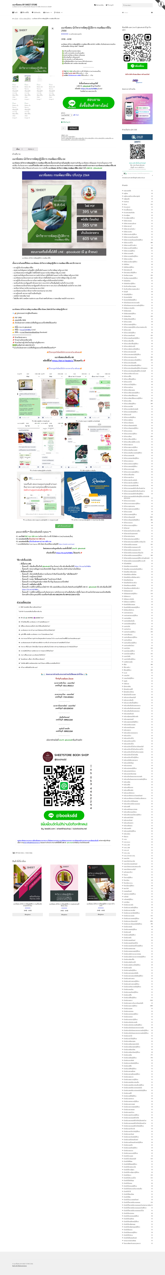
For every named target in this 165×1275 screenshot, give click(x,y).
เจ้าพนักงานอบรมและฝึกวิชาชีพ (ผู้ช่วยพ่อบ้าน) (135, 1120)
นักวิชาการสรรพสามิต (129, 455)
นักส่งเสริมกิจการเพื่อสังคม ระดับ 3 (132, 577)
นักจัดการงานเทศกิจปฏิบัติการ (131, 256)
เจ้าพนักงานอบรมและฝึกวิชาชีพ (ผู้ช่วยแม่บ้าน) (135, 1123)
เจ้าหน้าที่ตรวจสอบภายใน (130, 1167)
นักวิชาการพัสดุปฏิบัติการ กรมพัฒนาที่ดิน (103, 138)
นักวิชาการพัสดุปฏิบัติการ (25, 18)
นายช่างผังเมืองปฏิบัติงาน (130, 623)
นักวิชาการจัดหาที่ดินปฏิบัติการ (131, 343)
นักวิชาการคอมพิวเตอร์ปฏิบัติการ (131, 338)
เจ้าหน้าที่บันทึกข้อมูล (129, 1180)
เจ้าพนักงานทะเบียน (128, 989)
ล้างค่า (77, 115)
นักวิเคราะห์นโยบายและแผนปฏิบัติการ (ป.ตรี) (134, 561)
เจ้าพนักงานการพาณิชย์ (129, 910)
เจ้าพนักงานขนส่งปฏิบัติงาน (130, 929)
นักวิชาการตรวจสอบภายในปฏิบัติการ (132, 360)
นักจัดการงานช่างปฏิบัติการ (130, 234)
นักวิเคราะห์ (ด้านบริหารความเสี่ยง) (132, 530)
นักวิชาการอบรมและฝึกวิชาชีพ (131, 485)
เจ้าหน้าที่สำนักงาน (128, 1235)
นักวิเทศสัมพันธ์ (127, 563)
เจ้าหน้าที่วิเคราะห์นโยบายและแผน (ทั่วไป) (134, 1210)
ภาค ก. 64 (126, 850)
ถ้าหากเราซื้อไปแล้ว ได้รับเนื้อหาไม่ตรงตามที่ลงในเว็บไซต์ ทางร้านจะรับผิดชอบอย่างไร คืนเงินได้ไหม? (49, 647)
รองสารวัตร (126, 858)
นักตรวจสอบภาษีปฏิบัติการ (130, 272)
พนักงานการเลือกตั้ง (128, 700)
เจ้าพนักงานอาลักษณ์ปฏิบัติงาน (131, 1136)
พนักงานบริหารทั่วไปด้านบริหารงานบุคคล (133, 752)
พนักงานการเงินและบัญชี (130, 697)
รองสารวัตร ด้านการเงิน (129, 861)
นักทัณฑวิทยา (127, 280)
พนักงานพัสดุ (127, 782)
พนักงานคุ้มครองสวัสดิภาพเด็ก (131, 716)
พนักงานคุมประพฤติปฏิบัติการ (131, 722)
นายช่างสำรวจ (127, 629)
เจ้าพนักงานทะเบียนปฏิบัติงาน (131, 992)
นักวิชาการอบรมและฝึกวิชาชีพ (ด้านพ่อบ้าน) (134, 488)
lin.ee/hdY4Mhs (25, 330)
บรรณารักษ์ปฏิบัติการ (129, 678)
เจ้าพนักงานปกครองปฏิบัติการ (131, 1014)
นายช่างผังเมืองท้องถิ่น (129, 621)
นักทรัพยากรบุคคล (128, 275)
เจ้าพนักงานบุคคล (128, 1008)
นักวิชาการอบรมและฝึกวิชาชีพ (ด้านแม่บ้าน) (134, 491)
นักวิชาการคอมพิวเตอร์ (129, 335)
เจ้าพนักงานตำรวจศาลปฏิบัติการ (131, 981)
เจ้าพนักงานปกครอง (128, 1011)
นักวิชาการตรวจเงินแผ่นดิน (130, 362)
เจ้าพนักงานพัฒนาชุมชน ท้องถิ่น (131, 1044)
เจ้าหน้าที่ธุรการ (127, 1175)
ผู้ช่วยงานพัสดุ (127, 686)
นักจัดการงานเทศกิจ (128, 253)
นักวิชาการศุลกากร (128, 444)
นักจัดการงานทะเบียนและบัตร (131, 237)
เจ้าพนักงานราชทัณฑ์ (129, 1060)
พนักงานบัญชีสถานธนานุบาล (131, 760)
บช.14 (125, 672)
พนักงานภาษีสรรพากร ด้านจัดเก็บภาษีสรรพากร (135, 798)
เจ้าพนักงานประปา (128, 1016)
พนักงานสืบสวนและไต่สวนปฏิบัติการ (132, 814)
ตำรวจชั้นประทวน (128, 209)
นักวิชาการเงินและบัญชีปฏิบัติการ (132, 520)
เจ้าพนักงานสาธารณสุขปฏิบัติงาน (132, 1106)
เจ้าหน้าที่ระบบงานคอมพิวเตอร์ (131, 1199)
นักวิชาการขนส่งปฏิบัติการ (130, 324)
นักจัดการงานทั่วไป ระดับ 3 (130, 245)
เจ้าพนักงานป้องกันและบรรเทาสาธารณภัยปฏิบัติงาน (136, 1033)
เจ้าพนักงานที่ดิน (128, 995)
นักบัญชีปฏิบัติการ (128, 294)
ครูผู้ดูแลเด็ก (127, 199)
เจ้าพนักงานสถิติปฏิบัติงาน (130, 1096)
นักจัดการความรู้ (127, 226)
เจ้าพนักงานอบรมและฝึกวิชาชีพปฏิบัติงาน (134, 1126)
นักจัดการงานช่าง (128, 231)
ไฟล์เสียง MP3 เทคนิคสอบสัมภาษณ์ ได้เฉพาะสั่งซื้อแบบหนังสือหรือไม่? (40, 663)
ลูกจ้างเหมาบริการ (128, 872)
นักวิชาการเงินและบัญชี (129, 517)
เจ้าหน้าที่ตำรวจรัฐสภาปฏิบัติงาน (131, 1172)
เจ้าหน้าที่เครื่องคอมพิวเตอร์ (130, 1237)
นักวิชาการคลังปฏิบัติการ (130, 332)
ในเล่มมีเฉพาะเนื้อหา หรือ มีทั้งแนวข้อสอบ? (33, 659)
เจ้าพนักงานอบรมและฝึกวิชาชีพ (131, 1117)
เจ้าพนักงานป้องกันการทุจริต (130, 1022)
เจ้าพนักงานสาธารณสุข (129, 1104)
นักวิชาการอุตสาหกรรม (129, 506)
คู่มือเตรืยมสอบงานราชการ (40, 840)
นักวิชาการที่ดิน (127, 376)
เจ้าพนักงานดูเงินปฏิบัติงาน (130, 970)
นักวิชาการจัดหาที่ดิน (129, 341)
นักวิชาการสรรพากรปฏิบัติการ (131, 463)
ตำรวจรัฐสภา (127, 215)
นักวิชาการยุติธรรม (128, 420)
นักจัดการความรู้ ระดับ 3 (129, 229)
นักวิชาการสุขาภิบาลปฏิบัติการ (131, 482)
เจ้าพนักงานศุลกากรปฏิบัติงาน (131, 1079)
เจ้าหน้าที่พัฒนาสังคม (129, 1194)
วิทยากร (126, 874)
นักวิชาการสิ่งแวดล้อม (129, 474)
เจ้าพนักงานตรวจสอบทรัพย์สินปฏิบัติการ (133, 975)
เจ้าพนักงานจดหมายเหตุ (129, 948)
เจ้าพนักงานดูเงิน (128, 967)
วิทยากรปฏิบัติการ (128, 877)
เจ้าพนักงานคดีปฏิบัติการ (130, 934)
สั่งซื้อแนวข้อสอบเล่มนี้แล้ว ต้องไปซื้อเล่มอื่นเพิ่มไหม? (35, 626)
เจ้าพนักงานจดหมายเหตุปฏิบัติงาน (132, 951)
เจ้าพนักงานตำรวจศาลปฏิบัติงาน (131, 984)
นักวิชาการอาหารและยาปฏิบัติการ (132, 503)
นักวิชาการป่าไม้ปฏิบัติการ (130, 384)
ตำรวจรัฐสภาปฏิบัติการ (129, 218)
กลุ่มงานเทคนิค (127, 190)
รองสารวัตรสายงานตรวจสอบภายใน (132, 866)
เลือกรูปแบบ (28, 914)
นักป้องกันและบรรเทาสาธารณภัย (131, 302)
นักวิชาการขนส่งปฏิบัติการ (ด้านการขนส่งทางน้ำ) (135, 327)
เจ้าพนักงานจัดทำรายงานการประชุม (132, 954)
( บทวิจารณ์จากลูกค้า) (75, 34)
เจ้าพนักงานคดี (127, 932)
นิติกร (125, 664)
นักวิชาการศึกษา (128, 436)
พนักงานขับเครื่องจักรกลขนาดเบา (132, 711)
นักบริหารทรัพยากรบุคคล (130, 286)
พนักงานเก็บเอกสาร (128, 823)
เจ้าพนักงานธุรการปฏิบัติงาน (130, 1005)
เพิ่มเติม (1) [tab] (31, 149)
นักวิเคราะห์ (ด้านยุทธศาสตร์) (131, 533)
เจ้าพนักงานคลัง (127, 937)
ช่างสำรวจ (126, 201)
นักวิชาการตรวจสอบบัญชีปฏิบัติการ (132, 354)
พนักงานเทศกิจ (127, 828)
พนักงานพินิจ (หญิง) (128, 790)
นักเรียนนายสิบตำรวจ (129, 610)
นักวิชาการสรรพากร (128, 461)
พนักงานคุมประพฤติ (128, 719)
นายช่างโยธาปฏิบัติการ (129, 651)
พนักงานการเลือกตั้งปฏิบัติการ (131, 702)
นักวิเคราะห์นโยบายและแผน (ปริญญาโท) (133, 552)
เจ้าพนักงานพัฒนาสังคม (129, 1049)
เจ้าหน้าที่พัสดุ (127, 1197)
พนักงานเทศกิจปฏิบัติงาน (130, 831)
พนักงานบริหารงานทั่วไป (130, 741)
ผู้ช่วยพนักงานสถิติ (128, 689)
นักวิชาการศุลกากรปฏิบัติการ (131, 447)
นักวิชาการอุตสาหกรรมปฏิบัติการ (131, 509)
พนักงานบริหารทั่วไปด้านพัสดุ (131, 754)
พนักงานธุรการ (127, 730)
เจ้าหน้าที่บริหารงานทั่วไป (130, 1177)
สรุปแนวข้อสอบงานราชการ (24, 840)
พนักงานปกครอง (128, 765)
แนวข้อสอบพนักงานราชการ (80, 840)
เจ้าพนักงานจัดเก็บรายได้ (130, 962)
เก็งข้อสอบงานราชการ (53, 840)
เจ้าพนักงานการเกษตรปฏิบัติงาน (131, 918)
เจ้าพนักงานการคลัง (128, 904)
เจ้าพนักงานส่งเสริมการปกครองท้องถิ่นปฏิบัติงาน (135, 1090)
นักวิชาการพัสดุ (127, 401)
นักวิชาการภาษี (127, 414)
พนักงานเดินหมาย (128, 825)
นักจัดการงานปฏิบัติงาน (129, 250)
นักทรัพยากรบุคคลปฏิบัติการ (131, 278)
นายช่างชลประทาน (128, 612)
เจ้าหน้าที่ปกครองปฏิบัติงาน (130, 1186)
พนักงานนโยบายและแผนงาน (131, 732)
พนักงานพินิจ (127, 784)
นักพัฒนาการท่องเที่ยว (129, 308)
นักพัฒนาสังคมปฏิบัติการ (130, 319)
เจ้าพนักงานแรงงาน (128, 1150)
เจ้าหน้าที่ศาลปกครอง (129, 1213)
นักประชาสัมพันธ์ (128, 297)
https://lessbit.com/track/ (67, 544)
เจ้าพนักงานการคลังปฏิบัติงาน (131, 907)
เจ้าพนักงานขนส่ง (128, 926)
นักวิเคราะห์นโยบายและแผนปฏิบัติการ (133, 555)
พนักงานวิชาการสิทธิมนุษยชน (131, 801)
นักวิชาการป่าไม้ (128, 381)
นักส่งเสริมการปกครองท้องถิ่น (131, 566)
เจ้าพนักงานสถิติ (128, 1093)
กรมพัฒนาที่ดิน (68, 138)
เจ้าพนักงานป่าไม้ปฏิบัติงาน (130, 1038)
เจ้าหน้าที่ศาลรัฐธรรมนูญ (129, 1224)
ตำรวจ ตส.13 (127, 207)
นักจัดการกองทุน (128, 220)
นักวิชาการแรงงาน (128, 522)
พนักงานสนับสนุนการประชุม (130, 809)
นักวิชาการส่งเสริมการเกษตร (130, 450)
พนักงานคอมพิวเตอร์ (129, 713)
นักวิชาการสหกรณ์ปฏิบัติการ (130, 466)
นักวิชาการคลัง (127, 330)
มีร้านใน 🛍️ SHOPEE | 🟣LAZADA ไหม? (32, 618)
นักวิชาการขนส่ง (128, 321)
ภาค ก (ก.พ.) (127, 842)
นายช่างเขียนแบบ (128, 634)
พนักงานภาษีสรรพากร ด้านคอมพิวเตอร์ (133, 795)
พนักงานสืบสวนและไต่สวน (130, 812)
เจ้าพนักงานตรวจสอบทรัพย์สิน (131, 973)
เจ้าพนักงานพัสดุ (128, 1055)
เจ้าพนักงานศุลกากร (128, 1076)
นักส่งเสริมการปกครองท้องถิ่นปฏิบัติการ (133, 569)
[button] (52, 28)
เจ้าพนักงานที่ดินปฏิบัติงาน (130, 997)
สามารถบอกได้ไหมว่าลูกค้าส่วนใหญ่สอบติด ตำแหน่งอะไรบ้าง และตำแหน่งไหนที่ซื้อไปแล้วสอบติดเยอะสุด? (50, 638)
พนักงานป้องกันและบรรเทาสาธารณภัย (133, 776)
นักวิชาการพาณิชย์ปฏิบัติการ (131, 411)
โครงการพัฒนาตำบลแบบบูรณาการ (132, 1243)
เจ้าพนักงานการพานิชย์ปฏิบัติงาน (132, 913)
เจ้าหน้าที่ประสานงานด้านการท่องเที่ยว (133, 1188)
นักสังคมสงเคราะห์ (128, 590)
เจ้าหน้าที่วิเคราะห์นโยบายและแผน (132, 1202)
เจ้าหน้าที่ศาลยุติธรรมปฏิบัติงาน (131, 1221)
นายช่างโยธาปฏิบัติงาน (129, 653)
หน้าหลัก (16, 18)
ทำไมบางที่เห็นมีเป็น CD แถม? (29, 667)
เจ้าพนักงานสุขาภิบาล (129, 1112)
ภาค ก (125, 839)
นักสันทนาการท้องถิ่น (129, 599)
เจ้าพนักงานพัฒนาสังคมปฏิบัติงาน (132, 1052)
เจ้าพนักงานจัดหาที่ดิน (129, 959)
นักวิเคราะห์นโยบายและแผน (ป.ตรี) (132, 547)
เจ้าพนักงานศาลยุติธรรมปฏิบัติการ (132, 1074)
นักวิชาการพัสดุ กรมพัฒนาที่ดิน (78, 138)
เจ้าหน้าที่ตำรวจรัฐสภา (129, 1169)
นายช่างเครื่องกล (128, 640)
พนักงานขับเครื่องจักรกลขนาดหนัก (132, 708)
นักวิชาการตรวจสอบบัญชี (130, 351)
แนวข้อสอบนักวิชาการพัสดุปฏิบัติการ (78, 139)
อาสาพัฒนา (127, 902)
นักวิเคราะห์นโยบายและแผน (130, 544)
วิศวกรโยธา (126, 880)
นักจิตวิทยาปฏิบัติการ (129, 267)
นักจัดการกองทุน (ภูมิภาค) (130, 223)
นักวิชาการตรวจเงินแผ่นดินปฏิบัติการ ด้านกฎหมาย (135, 368)
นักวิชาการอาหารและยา (129, 500)
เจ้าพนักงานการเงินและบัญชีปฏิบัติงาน (133, 924)
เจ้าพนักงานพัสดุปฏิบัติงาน (130, 1057)
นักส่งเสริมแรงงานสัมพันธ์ (130, 585)
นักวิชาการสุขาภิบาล (129, 477)
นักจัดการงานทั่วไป (128, 242)
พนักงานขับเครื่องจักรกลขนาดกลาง (132, 705)
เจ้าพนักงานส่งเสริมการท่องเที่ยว (131, 1082)
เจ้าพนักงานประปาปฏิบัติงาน (131, 1019)
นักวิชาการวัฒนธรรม (129, 422)
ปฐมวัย (125, 681)
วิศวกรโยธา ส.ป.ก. (128, 883)
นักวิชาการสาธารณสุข (129, 469)
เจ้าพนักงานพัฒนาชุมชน (129, 1041)
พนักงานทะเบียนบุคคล (129, 727)
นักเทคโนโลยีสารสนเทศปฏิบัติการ (132, 607)
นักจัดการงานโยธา (128, 259)
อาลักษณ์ (126, 896)
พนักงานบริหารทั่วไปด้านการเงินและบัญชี (133, 746)
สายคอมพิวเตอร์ (128, 891)
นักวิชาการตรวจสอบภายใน (130, 357)
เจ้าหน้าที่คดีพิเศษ (128, 1161)
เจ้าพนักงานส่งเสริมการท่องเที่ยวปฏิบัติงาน (134, 1085)
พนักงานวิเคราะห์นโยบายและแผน (132, 803)
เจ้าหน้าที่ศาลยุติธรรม (129, 1218)
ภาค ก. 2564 (127, 847)
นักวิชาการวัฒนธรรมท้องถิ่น (130, 425)
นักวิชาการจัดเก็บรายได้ (129, 346)
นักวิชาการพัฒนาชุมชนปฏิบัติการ (132, 392)
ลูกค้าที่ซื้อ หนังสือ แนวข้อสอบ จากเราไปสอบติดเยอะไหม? (37, 634)
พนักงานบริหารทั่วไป (129, 743)
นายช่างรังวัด (127, 626)
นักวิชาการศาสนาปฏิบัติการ (130, 433)
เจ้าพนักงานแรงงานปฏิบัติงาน (131, 1153)
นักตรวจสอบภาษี (128, 270)
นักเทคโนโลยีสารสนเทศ (129, 604)
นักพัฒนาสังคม (127, 316)
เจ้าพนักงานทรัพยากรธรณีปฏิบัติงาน (132, 986)
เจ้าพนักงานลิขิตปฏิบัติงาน (130, 1068)
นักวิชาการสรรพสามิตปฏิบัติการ (131, 458)
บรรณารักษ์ (126, 675)
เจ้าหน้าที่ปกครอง (128, 1183)
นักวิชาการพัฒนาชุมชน (129, 390)
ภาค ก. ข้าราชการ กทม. (129, 855)
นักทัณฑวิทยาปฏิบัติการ (129, 283)
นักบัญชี (126, 291)
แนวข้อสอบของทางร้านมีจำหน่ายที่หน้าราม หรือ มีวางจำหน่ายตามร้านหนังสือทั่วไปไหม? (45, 642)
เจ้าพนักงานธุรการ (128, 1000)
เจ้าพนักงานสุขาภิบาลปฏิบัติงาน (131, 1115)
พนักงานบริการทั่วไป (129, 738)
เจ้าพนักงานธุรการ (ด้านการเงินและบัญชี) (133, 1003)
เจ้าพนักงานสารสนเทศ (129, 1109)
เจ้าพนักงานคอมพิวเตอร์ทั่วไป (131, 943)
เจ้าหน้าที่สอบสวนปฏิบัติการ (130, 1232)
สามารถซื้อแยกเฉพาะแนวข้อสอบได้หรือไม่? (33, 655)
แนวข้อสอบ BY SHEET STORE (24, 4)
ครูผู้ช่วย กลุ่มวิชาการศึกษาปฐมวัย (132, 196)
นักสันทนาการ (127, 596)
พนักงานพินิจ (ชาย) (128, 787)
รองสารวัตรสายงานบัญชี (129, 869)
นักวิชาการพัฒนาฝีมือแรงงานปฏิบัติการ (133, 398)
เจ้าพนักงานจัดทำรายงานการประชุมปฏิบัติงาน (135, 956)
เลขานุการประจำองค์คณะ (130, 1240)
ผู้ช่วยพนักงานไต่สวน (129, 691)
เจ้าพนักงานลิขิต (128, 1066)
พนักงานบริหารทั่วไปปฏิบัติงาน (131, 757)
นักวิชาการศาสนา (128, 431)
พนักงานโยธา (127, 833)
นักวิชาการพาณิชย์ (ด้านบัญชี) (131, 409)
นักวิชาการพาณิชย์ (128, 406)
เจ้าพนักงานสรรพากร (129, 1098)
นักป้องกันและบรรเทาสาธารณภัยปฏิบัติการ (134, 305)
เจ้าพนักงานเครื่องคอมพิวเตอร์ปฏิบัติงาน (133, 1142)
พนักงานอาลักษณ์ (128, 820)
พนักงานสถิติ (127, 806)
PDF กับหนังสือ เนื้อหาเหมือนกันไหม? (31, 607)
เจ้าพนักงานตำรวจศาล (129, 978)
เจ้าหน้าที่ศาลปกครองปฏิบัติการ (131, 1216)
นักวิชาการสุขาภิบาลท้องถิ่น (130, 480)
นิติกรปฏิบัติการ (127, 670)
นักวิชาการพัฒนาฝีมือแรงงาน (131, 395)
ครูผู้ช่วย (126, 193)
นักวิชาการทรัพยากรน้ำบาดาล (131, 373)
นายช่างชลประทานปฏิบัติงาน (131, 615)
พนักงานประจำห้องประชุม (130, 773)
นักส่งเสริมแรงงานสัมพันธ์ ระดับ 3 (131, 588)
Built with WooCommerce (19, 1266)
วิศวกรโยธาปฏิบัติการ (129, 885)
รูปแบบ (63, 113)
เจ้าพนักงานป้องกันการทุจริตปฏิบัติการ (133, 1025)
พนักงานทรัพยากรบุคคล (129, 724)
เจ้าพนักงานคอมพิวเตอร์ (129, 940)
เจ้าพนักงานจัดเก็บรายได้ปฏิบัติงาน (132, 965)
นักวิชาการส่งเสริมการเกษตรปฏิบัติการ (133, 452)
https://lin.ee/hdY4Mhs (89, 88)
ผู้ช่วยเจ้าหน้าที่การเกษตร (130, 694)
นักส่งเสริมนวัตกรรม (128, 580)
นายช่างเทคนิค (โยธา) (129, 645)
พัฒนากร (126, 836)
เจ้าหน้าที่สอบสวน (128, 1229)
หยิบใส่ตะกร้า (73, 128)
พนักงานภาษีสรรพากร (129, 793)
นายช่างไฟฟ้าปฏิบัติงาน (129, 659)
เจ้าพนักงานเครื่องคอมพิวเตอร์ (131, 1139)
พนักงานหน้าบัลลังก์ (128, 817)
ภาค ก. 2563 (127, 844)
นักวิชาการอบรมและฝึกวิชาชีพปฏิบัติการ (133, 493)
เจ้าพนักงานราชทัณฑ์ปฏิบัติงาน (131, 1063)
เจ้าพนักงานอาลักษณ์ (129, 1134)
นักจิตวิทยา (126, 264)
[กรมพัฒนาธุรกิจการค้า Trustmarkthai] (137, 80)
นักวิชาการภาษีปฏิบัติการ (130, 417)
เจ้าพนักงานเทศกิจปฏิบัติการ (130, 1147)
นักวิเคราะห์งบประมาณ (129, 536)
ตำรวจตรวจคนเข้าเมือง (129, 212)
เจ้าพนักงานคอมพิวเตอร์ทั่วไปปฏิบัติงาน (133, 945)
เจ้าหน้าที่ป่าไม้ (127, 1191)
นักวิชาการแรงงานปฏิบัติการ (130, 525)
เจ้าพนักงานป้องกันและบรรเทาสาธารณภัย (134, 1027)
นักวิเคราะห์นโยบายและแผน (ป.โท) (132, 550)
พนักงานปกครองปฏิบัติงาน (130, 768)
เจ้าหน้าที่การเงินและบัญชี (130, 1158)
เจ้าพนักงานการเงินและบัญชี (130, 921)
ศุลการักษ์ (126, 888)
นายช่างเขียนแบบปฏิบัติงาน (130, 637)
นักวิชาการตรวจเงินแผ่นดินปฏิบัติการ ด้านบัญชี (135, 371)
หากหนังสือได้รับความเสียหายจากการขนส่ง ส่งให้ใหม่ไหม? (37, 651)
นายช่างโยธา (127, 648)
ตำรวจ (125, 204)
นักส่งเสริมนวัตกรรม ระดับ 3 (130, 582)
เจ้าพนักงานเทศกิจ (128, 1145)
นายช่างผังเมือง (127, 618)
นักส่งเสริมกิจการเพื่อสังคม (130, 574)
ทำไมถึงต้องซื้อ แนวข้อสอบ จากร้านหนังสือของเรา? (35, 622)
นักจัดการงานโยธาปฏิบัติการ (130, 261)
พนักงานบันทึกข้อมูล (129, 763)
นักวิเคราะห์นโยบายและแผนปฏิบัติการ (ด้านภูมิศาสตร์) (136, 558)
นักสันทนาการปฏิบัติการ (129, 601)
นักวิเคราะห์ (126, 528)
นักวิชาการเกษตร (128, 511)
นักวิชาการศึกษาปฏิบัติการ (130, 439)
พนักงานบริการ (127, 735)
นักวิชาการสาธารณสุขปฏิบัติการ (131, 472)
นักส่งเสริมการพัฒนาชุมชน (130, 571)
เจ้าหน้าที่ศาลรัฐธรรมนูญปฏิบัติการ (132, 1227)
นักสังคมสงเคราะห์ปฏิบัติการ (130, 593)
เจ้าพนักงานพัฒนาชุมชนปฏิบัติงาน (132, 1046)
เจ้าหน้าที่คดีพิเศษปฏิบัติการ (130, 1164)
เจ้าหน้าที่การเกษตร (128, 1156)
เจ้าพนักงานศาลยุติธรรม (129, 1071)
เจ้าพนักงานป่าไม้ (128, 1035)
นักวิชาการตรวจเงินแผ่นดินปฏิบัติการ (132, 365)
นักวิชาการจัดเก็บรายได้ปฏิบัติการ (132, 349)
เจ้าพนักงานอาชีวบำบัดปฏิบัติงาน (132, 1131)
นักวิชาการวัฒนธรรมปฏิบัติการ (131, 428)
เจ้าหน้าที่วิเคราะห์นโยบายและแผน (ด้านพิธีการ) (135, 1207)
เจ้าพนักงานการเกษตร (129, 915)
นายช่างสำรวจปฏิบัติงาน (129, 631)
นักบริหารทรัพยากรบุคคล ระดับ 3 (132, 289)
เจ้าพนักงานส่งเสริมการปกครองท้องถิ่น (133, 1087)
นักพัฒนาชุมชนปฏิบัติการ (130, 313)
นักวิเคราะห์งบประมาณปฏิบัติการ (131, 539)
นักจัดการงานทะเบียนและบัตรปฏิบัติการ (133, 239)
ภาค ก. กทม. (127, 853)
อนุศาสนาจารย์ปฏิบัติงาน (130, 894)
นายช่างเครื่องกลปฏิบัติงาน (130, 642)
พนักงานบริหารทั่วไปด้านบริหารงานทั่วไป (133, 749)
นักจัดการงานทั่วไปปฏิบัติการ (131, 248)
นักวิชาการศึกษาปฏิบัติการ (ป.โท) (132, 442)
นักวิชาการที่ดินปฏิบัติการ (130, 379)
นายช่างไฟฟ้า (127, 656)
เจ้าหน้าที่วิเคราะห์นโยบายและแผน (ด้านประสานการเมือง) (137, 1205)
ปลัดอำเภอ (126, 683)
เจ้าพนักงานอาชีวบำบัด (129, 1128)
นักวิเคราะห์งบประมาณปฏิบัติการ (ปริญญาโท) (134, 541)
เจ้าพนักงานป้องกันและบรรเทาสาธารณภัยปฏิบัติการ (136, 1030)
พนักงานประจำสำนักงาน (130, 771)
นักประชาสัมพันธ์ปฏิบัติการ (130, 300)
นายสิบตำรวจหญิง (128, 662)
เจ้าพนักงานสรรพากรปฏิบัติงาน (131, 1101)
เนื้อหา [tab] (18, 149)
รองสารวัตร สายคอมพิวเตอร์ (130, 864)
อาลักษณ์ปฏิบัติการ (128, 899)
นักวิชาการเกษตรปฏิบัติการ (130, 514)
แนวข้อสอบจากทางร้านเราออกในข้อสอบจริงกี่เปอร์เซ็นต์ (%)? (38, 630)
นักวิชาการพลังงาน (128, 387)
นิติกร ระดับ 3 (127, 667)
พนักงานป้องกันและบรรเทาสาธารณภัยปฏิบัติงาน (135, 779)
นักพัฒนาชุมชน (127, 310)
